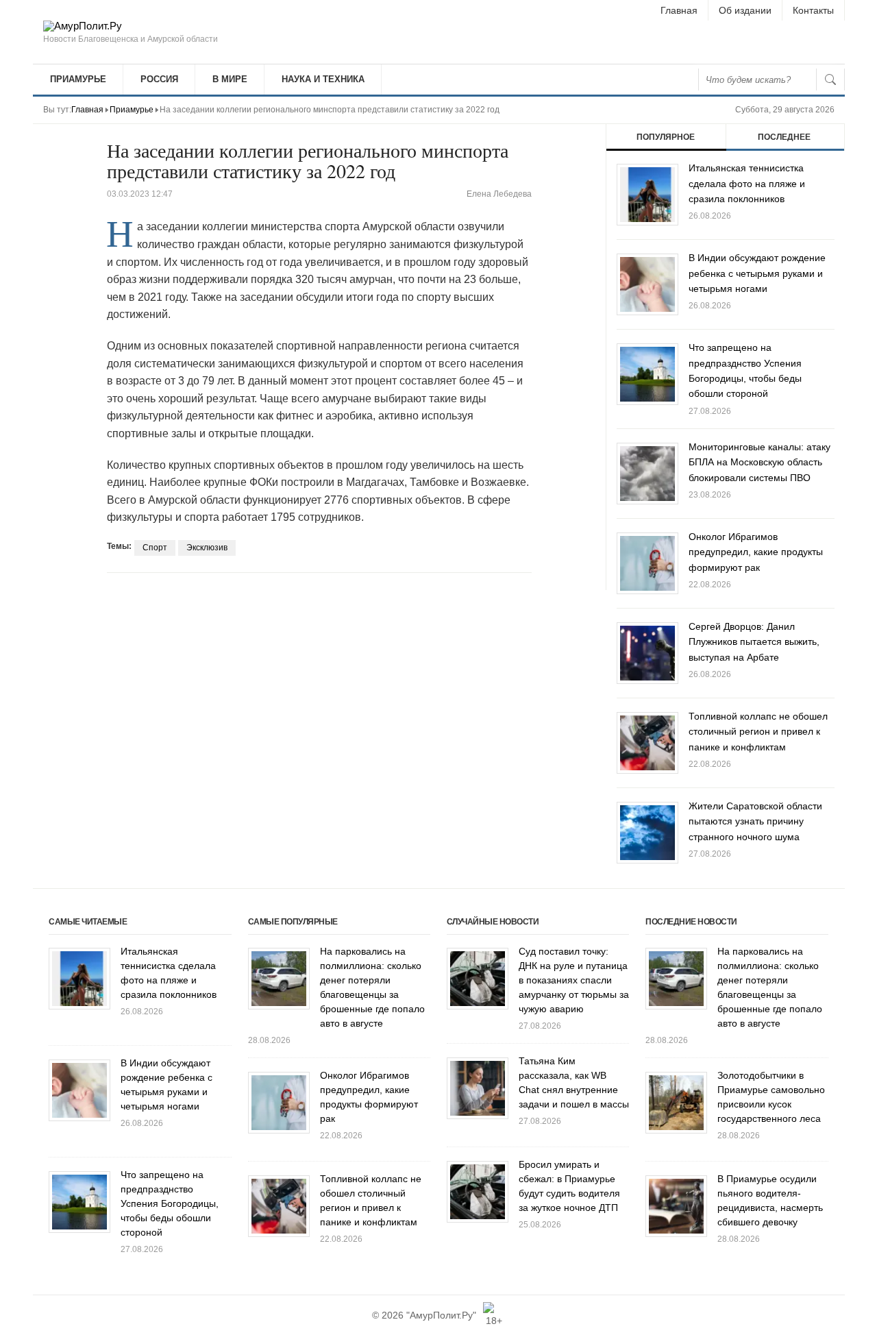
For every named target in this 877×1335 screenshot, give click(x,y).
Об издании (745, 10)
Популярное (666, 137)
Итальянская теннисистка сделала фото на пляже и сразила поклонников (747, 183)
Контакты (813, 10)
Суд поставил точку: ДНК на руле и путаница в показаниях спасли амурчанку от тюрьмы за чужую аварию (574, 980)
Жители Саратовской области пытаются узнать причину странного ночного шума (755, 821)
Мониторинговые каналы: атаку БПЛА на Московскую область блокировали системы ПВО (759, 462)
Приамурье (78, 79)
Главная (678, 10)
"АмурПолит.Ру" (441, 1315)
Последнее (784, 137)
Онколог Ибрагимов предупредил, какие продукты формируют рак (756, 552)
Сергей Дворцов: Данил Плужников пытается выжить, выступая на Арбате (754, 642)
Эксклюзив (206, 547)
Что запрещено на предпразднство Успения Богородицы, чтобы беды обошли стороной (170, 1203)
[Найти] (830, 79)
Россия (159, 79)
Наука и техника (323, 79)
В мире (229, 79)
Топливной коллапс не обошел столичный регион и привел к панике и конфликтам (758, 731)
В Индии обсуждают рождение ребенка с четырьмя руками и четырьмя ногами (757, 273)
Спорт (155, 547)
